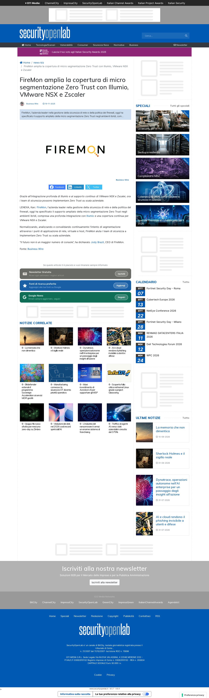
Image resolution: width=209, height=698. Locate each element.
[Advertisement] (104, 549)
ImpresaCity (71, 3)
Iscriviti (121, 274)
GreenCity (108, 602)
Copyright (113, 616)
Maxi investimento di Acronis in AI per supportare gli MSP (89, 388)
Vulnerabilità (66, 45)
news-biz (39, 62)
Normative (119, 45)
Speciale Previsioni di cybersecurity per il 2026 (161, 222)
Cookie (98, 674)
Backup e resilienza (149, 152)
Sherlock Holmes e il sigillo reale (60, 349)
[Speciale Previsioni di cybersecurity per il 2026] (162, 216)
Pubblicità (128, 616)
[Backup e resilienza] (162, 144)
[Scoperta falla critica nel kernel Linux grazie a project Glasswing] (119, 372)
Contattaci (144, 616)
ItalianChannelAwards (151, 602)
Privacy (111, 674)
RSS (157, 616)
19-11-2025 (50, 103)
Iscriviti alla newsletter (105, 582)
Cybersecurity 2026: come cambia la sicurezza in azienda (159, 198)
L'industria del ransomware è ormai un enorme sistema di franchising (90, 427)
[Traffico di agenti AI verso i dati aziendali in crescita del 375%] (119, 412)
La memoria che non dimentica (31, 349)
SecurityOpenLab (92, 3)
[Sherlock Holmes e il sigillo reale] (61, 336)
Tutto (185, 281)
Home (27, 45)
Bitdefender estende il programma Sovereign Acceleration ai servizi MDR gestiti (32, 391)
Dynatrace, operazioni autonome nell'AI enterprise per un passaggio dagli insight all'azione (90, 353)
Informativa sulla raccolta (75, 694)
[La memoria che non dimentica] (32, 336)
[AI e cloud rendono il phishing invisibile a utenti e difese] (119, 336)
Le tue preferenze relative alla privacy (118, 694)
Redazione (97, 616)
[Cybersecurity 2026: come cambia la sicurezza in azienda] (162, 192)
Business (133, 45)
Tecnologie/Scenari (45, 45)
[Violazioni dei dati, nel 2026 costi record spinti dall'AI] (61, 412)
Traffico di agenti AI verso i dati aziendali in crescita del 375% (118, 427)
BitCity (33, 602)
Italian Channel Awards (120, 3)
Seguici (121, 297)
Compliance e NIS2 (149, 176)
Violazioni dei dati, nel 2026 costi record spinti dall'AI (61, 426)
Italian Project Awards (150, 3)
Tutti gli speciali (179, 105)
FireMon (41, 207)
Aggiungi (120, 285)
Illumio (90, 215)
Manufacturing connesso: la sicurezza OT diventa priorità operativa (61, 388)
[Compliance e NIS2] (162, 168)
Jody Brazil (97, 242)
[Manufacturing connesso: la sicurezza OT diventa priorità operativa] (61, 372)
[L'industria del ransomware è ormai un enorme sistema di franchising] (90, 412)
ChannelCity (52, 3)
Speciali (65, 616)
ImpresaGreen (126, 602)
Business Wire (32, 103)
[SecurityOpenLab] (45, 33)
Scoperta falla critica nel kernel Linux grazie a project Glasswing (119, 388)
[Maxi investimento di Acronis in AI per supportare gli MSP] (90, 372)
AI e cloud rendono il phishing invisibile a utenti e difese (117, 351)
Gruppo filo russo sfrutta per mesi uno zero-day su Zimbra (31, 426)
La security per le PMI (150, 128)
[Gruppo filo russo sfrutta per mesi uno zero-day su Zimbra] (32, 412)
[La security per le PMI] (162, 121)
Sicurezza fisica (101, 45)
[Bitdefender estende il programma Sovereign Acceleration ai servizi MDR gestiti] (32, 372)
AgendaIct (173, 602)
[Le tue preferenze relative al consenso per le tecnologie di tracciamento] (193, 695)
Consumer (83, 45)
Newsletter (181, 45)
